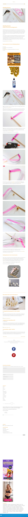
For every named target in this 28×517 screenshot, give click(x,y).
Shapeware (8, 511)
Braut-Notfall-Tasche (5, 505)
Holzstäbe (5, 46)
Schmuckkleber (17, 49)
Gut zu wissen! (4, 393)
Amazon (4, 259)
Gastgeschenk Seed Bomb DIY (9, 320)
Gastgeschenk (17, 506)
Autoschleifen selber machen (9, 329)
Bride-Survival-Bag (8, 506)
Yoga (7, 512)
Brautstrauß (23, 505)
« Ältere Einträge (5, 336)
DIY (3, 321)
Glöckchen (5, 48)
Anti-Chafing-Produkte (5, 504)
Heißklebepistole (5, 49)
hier (19, 262)
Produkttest (4, 400)
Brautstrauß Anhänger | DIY (6, 431)
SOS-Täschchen (11, 511)
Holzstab (20, 182)
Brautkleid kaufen (12, 505)
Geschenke (20, 506)
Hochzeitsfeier (4, 395)
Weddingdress (20, 511)
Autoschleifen (9, 504)
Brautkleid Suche (19, 505)
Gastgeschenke (5, 321)
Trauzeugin (14, 511)
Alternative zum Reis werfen (9, 41)
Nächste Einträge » (23, 336)
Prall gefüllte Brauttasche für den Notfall (11, 311)
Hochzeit (4, 394)
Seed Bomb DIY (4, 511)
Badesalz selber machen (5, 429)
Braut (3, 312)
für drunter (14, 506)
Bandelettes (18, 504)
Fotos (12, 506)
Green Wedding (4, 392)
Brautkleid (9, 505)
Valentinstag (4, 428)
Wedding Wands (5, 430)
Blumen (4, 386)
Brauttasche (4, 506)
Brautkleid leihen (16, 505)
